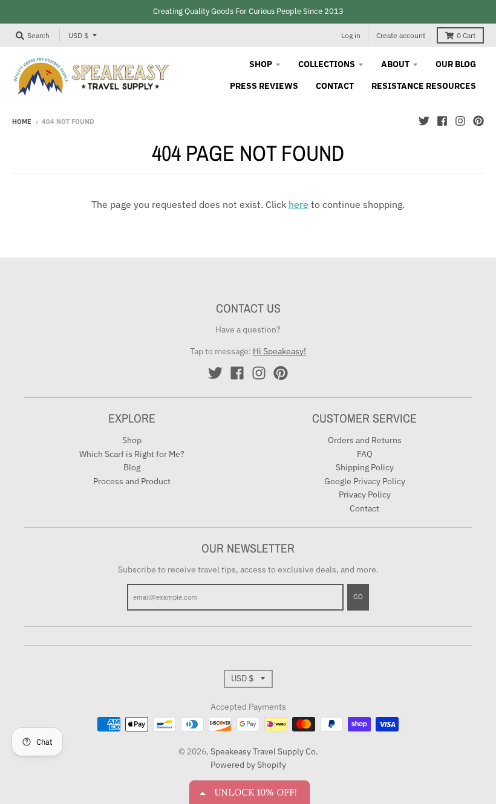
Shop (132, 440)
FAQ (365, 454)
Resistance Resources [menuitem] (423, 85)
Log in (351, 35)
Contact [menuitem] (335, 85)
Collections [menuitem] (326, 64)
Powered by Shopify (248, 764)
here (298, 204)
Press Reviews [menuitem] (264, 85)
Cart (466, 35)
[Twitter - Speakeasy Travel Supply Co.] (424, 120)
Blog (131, 467)
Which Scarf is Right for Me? (131, 454)
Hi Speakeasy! (279, 351)
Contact (364, 508)
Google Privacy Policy (364, 481)
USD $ (78, 35)
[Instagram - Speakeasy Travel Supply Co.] (460, 120)
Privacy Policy (365, 494)
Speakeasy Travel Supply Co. (264, 751)
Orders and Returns (365, 440)
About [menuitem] (395, 64)
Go (358, 596)
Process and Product (132, 481)
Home (21, 121)
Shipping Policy (365, 467)
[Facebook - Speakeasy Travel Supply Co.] (442, 120)
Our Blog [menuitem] (456, 64)
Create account (400, 35)
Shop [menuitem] (260, 64)
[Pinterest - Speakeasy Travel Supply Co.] (478, 120)
